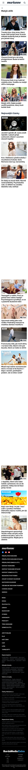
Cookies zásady (7, 589)
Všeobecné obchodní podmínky (12, 585)
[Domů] (14, 2)
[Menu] (3, 2)
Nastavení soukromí (9, 582)
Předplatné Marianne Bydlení (12, 559)
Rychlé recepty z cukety (7, 688)
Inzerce (4, 592)
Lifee (3, 646)
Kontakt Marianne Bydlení (11, 569)
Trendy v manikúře (6, 667)
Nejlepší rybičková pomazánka (13, 685)
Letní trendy (18, 660)
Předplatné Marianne (9, 556)
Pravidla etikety (5, 657)
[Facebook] (3, 552)
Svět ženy (5, 639)
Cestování (12, 658)
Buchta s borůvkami (20, 686)
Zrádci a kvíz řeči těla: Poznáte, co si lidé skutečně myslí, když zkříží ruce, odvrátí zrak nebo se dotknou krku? (13, 734)
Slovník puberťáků (13, 657)
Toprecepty (6, 649)
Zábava (4, 607)
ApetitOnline (6, 633)
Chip (3, 643)
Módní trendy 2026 (11, 660)
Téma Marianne (7, 624)
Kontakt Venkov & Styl (10, 572)
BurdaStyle (20, 758)
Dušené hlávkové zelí (6, 679)
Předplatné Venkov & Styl (11, 562)
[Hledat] (24, 2)
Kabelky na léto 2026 (6, 672)
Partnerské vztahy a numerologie (9, 669)
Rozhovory (6, 611)
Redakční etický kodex (9, 575)
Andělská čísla (5, 658)
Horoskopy (6, 617)
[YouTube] (9, 552)
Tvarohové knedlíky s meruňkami (13, 683)
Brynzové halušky (11, 686)
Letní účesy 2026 (16, 672)
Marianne (20, 754)
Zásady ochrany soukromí (11, 579)
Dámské (20, 756)
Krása (4, 601)
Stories (4, 614)
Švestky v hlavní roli (16, 679)
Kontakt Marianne (8, 566)
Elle (3, 636)
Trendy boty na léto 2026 (17, 670)
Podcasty (5, 621)
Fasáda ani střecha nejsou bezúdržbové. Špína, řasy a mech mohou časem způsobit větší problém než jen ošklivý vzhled (13, 711)
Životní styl (6, 604)
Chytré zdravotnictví (6, 670)
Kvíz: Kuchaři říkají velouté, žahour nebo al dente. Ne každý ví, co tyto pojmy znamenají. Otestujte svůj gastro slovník (14, 739)
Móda (4, 598)
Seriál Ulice (20, 669)
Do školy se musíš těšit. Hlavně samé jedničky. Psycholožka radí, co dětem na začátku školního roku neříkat (13, 706)
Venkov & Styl (7, 627)
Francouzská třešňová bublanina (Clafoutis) (11, 680)
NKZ (8, 758)
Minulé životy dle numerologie (17, 667)
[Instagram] (6, 552)
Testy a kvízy (21, 657)
